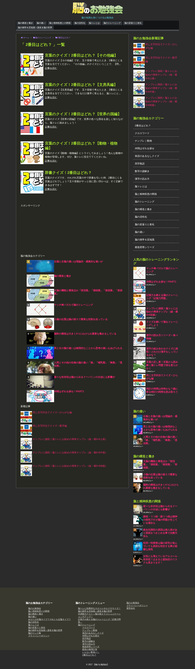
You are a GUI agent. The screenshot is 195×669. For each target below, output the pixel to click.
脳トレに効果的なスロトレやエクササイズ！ (99, 608)
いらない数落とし (90, 652)
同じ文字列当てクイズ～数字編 (50, 425)
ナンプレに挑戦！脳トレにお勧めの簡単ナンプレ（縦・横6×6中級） (70, 452)
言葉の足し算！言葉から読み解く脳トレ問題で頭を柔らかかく (162, 365)
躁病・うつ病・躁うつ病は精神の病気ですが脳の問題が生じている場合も (160, 519)
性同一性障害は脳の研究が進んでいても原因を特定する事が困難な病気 (160, 546)
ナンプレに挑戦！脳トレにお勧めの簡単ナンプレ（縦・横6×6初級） (70, 466)
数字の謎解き (142, 171)
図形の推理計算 (89, 649)
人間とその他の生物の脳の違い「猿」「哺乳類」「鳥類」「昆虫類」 (160, 440)
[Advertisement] (72, 228)
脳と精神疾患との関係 (60, 23)
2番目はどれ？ (143, 125)
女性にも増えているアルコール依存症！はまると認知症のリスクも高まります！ (160, 559)
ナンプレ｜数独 (143, 141)
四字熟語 (140, 163)
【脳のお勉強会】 (101, 664)
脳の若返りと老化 (133, 23)
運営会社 (130, 608)
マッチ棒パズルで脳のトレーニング (73, 304)
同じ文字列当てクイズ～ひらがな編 (52, 412)
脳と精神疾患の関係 (146, 194)
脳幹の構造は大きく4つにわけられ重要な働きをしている (85, 333)
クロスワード (142, 133)
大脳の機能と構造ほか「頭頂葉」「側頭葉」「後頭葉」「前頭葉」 (160, 464)
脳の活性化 (79, 23)
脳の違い (41, 23)
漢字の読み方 (142, 179)
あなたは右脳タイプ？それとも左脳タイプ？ (49, 619)
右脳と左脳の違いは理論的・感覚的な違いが (78, 261)
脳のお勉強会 (34, 608)
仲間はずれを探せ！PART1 (69, 391)
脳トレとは (94, 23)
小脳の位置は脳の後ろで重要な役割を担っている (81, 319)
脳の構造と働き (25, 23)
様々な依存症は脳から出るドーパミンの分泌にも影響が (84, 377)
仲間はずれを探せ (144, 148)
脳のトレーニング (112, 23)
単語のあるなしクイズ (147, 156)
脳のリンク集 (34, 633)
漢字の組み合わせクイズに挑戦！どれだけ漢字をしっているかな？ (162, 351)
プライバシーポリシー (39, 636)
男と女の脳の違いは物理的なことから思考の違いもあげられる (88, 348)
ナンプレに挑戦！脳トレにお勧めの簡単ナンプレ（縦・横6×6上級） (70, 439)
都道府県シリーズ (144, 247)
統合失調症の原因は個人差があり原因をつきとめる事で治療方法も (160, 532)
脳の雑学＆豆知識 (144, 239)
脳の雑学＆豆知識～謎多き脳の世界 (35, 27)
